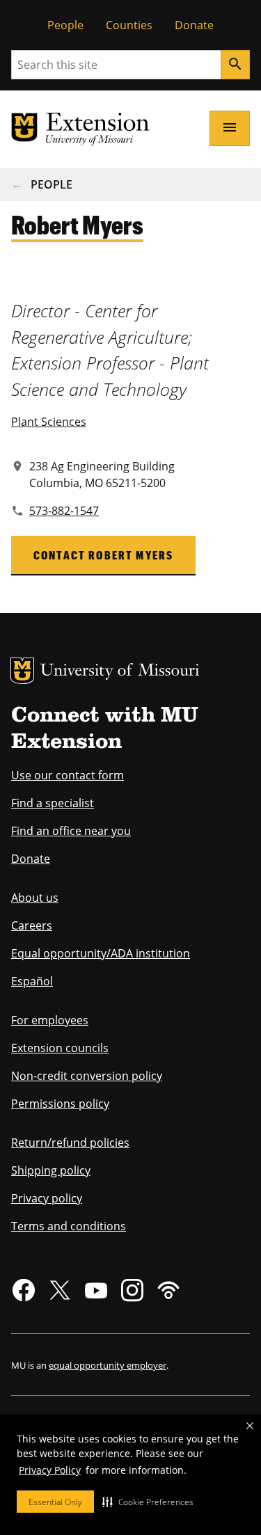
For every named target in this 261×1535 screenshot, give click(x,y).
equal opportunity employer (107, 1365)
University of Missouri (120, 671)
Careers (31, 925)
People (65, 25)
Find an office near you (71, 830)
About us (34, 897)
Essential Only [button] (55, 1502)
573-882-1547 (64, 510)
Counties (129, 25)
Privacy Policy (50, 1470)
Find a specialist (52, 803)
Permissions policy (60, 1103)
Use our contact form (67, 775)
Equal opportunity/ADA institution (100, 953)
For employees (49, 1020)
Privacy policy (46, 1198)
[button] (148, 1501)
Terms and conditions (68, 1226)
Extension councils (60, 1048)
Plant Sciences (48, 421)
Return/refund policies (70, 1142)
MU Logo (22, 671)
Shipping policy (50, 1170)
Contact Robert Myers (103, 555)
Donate (194, 25)
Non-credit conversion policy (86, 1075)
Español (32, 981)
